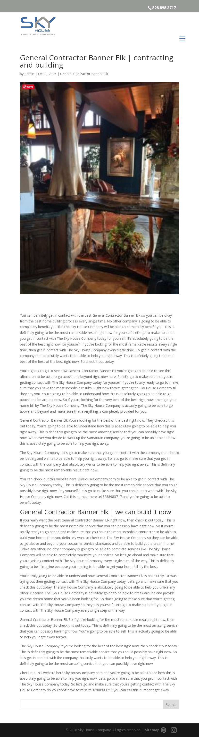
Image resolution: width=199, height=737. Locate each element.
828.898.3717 (164, 7)
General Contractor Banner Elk (84, 73)
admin (29, 73)
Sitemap (152, 730)
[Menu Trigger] (182, 38)
